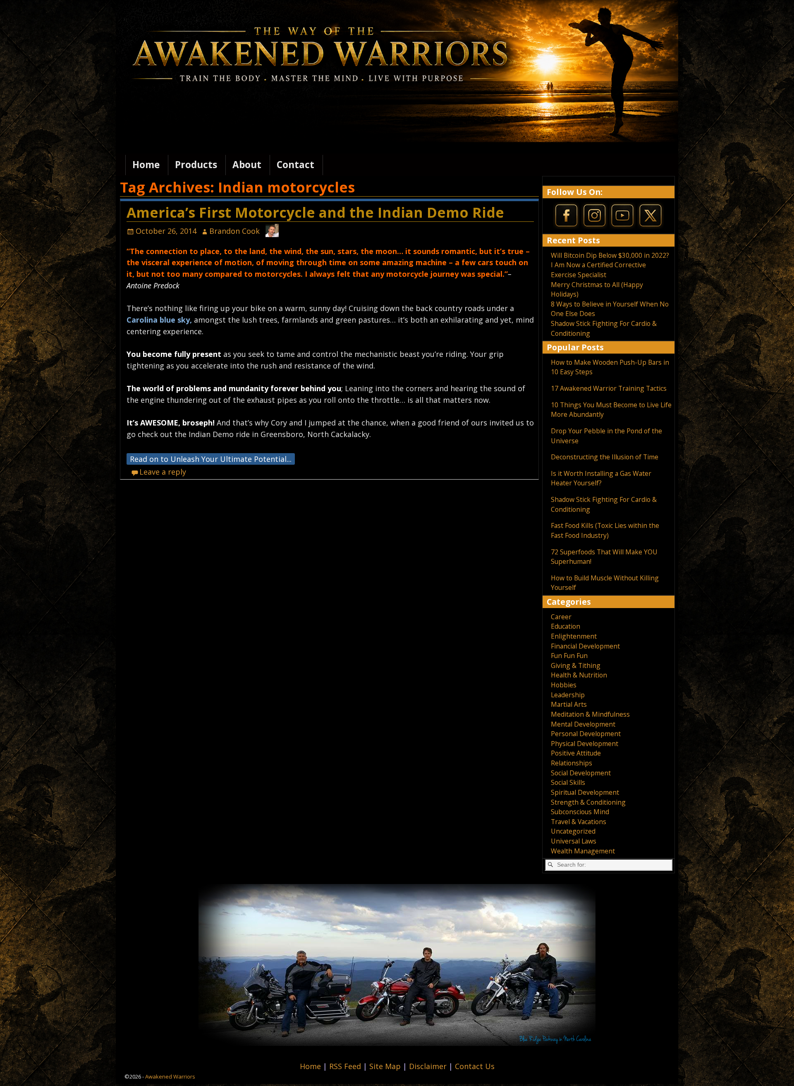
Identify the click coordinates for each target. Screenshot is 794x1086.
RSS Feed (346, 1066)
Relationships (571, 763)
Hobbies (563, 684)
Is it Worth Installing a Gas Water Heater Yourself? (601, 478)
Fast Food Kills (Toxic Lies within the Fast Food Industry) (605, 530)
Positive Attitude (576, 753)
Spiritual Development (585, 792)
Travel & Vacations (578, 821)
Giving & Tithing (575, 665)
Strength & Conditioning (588, 802)
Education (565, 626)
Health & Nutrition (579, 675)
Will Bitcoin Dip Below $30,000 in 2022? (610, 255)
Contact (295, 164)
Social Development (581, 772)
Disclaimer (429, 1066)
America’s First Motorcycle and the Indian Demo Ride (315, 212)
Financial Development (585, 646)
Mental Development (583, 724)
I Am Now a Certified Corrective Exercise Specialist (598, 269)
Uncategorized (573, 831)
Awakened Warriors (170, 1076)
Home (146, 164)
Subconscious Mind (580, 811)
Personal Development (586, 733)
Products (196, 164)
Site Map (386, 1066)
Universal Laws (573, 841)
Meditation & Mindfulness (590, 714)
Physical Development (584, 743)
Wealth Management (583, 850)
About (246, 164)
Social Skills (568, 782)
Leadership (568, 694)
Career (561, 616)
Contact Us (475, 1066)
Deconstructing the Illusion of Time (604, 456)
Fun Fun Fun (569, 655)
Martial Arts (569, 704)
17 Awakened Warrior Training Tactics (609, 388)
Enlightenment (574, 636)
